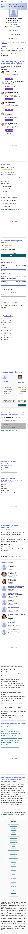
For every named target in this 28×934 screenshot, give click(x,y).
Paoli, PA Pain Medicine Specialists (9, 735)
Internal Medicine (5, 469)
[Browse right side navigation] (24, 2)
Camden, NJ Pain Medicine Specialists (10, 731)
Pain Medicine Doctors (13, 860)
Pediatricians (13, 862)
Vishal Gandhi (11, 600)
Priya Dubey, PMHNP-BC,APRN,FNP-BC (16, 615)
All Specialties (13, 878)
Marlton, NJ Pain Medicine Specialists (10, 747)
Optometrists (13, 856)
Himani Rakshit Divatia (13, 607)
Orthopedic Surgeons (13, 858)
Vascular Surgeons (13, 876)
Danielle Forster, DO (12, 579)
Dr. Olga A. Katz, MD (10, 102)
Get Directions (4, 324)
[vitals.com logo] (3, 1)
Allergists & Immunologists (13, 824)
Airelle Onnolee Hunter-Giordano (16, 586)
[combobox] (13, 420)
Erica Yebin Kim (11, 622)
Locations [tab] (21, 42)
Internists (13, 846)
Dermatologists (13, 834)
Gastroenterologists (13, 842)
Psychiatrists (13, 868)
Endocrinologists (13, 838)
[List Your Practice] (22, 2)
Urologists (13, 874)
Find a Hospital (13, 882)
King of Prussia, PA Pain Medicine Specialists (11, 738)
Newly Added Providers (13, 880)
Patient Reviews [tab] (12, 42)
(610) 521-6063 (6, 327)
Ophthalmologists (13, 854)
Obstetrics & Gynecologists (13, 850)
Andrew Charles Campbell (14, 565)
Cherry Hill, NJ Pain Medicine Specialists (10, 740)
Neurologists (13, 848)
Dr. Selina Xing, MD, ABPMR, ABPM (15, 82)
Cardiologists (13, 828)
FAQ (13, 890)
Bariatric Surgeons (13, 826)
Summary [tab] (4, 42)
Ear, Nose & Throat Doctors (13, 836)
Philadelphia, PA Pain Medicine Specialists (11, 727)
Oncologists (13, 852)
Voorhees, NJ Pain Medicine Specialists (10, 744)
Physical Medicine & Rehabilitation (9, 472)
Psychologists (13, 870)
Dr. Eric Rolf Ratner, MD (11, 123)
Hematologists (13, 844)
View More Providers (13, 134)
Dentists (13, 832)
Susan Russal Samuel (13, 593)
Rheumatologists (13, 872)
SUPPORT (13, 887)
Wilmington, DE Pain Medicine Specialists (10, 733)
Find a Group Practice (13, 884)
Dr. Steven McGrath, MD (11, 92)
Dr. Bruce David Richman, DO (13, 113)
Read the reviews (15, 209)
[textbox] (13, 420)
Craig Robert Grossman (13, 629)
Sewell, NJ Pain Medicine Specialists (9, 729)
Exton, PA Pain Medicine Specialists (9, 742)
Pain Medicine (4, 467)
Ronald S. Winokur (12, 572)
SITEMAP (13, 893)
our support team (10, 814)
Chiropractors (13, 830)
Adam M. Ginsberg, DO (11, 71)
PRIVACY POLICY (13, 896)
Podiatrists (13, 866)
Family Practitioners (13, 840)
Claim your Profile (16, 22)
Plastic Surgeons (13, 864)
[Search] (19, 2)
